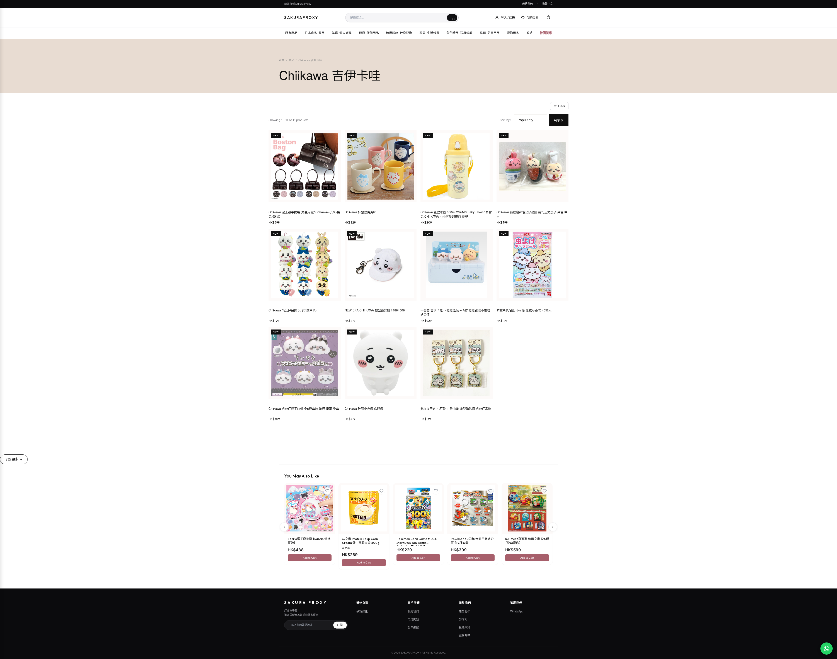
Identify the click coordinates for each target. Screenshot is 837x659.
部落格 (463, 619)
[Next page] (552, 527)
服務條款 (464, 635)
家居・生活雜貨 (429, 33)
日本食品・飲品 (315, 33)
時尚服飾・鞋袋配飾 (399, 33)
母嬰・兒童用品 (490, 33)
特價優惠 (546, 33)
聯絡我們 (527, 3)
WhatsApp (516, 611)
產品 (291, 60)
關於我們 (464, 611)
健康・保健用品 (369, 33)
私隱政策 (464, 627)
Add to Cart (309, 557)
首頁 (281, 60)
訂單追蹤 (413, 627)
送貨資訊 (362, 611)
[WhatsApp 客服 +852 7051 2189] (826, 648)
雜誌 (529, 33)
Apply (558, 120)
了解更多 (11, 459)
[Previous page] (284, 527)
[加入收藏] (327, 490)
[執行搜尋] (452, 17)
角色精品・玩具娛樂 (459, 33)
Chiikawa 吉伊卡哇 (310, 60)
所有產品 (291, 33)
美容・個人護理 (342, 33)
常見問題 (413, 619)
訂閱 (340, 625)
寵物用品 (513, 33)
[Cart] (548, 17)
